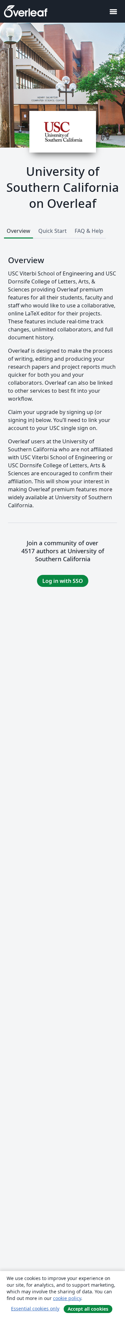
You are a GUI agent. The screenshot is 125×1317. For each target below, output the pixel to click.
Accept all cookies (88, 1309)
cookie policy (67, 1298)
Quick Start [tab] (52, 230)
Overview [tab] (18, 230)
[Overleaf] (25, 11)
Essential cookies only (35, 1308)
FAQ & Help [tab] (89, 230)
